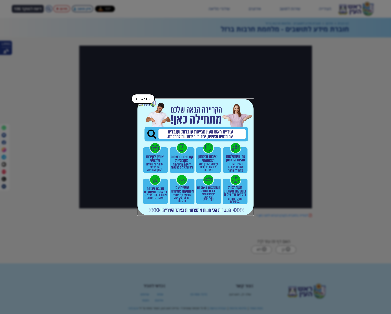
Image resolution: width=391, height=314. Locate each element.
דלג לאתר (141, 97)
